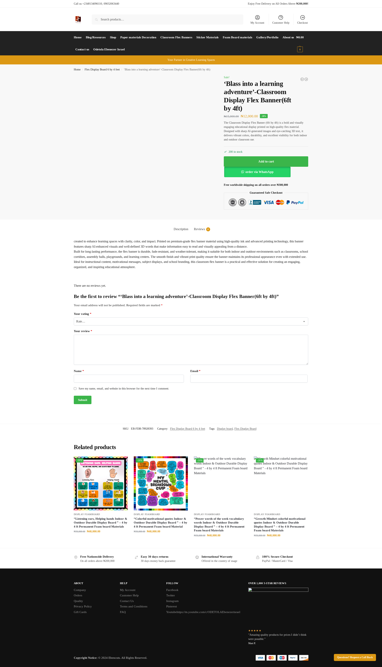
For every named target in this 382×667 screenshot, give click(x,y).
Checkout (302, 22)
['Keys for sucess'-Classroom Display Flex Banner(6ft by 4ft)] (306, 79)
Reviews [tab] (201, 229)
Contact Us (127, 601)
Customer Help (280, 22)
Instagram (172, 601)
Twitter (170, 595)
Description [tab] (181, 229)
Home (77, 69)
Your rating (82, 313)
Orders (78, 595)
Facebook (172, 590)
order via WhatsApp (259, 172)
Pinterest (171, 606)
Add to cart (266, 161)
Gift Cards (80, 612)
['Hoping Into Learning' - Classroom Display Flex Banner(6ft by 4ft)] (302, 79)
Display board (225, 428)
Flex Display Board (245, 428)
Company (80, 590)
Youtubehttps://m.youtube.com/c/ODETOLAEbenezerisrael (203, 612)
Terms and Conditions (133, 606)
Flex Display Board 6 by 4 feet (102, 69)
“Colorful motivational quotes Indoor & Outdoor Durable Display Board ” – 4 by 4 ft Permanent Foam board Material (160, 522)
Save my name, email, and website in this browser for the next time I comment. (124, 388)
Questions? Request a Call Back (355, 657)
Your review (83, 331)
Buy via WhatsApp (102, 539)
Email (195, 371)
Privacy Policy (83, 606)
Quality (78, 601)
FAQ (123, 612)
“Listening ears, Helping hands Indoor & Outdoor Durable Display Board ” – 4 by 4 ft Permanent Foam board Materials (100, 522)
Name (79, 371)
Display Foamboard (87, 514)
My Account (257, 22)
